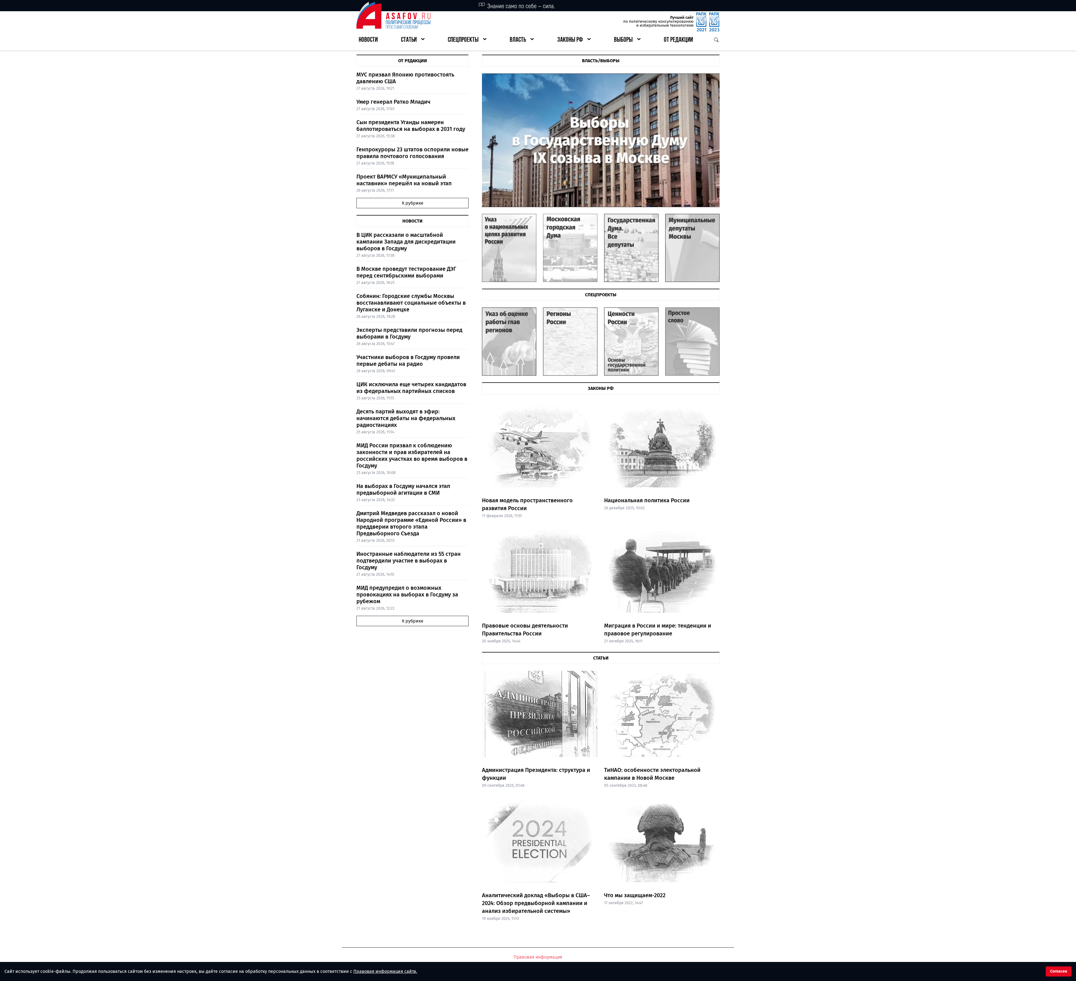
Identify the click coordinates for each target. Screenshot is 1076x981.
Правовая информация (538, 957)
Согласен (1058, 971)
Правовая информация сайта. (385, 971)
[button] (413, 40)
